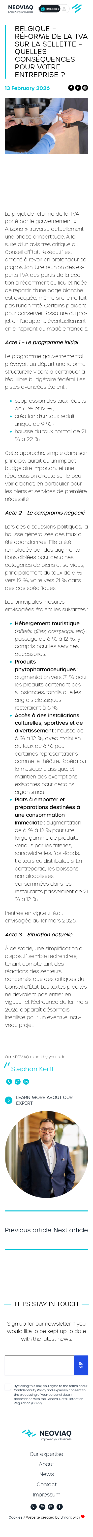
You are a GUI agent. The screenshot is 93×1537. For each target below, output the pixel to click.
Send (81, 1365)
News (46, 1474)
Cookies (16, 1517)
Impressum (46, 1494)
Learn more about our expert (44, 1100)
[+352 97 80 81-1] (9, 1082)
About (46, 1464)
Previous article (28, 1230)
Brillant (66, 1517)
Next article (71, 1230)
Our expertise (46, 1454)
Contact (47, 1484)
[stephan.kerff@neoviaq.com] (18, 1082)
